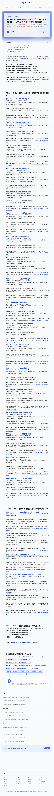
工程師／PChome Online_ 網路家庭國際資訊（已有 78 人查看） (23, 512)
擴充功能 (5, 785)
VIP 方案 (5, 779)
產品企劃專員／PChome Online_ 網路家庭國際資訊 (19, 389)
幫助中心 (29, 783)
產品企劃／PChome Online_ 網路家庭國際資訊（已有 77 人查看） (23, 574)
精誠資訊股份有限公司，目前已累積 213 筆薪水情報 (18, 659)
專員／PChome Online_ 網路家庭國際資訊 (17, 99)
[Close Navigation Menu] (4, 2)
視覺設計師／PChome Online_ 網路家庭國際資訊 (19, 478)
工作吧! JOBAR (42, 781)
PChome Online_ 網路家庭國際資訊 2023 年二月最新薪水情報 (18, 45)
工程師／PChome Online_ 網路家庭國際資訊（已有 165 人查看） (23, 554)
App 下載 (5, 781)
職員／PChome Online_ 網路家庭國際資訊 (17, 345)
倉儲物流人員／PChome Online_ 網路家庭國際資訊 (19, 323)
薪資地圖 (5, 783)
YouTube (17, 783)
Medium (17, 785)
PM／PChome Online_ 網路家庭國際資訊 (17, 302)
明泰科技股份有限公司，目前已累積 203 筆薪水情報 (18, 662)
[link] (25, 697)
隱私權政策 (29, 781)
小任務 (40, 783)
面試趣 (40, 779)
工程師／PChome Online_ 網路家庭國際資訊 (18, 236)
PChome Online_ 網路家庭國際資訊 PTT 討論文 (15, 49)
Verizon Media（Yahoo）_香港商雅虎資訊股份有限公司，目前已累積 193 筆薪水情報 (26, 665)
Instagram (18, 781)
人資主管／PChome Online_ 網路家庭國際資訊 (18, 213)
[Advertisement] (27, 761)
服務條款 (29, 779)
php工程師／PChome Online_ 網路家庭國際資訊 (19, 412)
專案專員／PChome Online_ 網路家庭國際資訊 (18, 434)
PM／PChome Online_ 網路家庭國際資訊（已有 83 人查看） (22, 533)
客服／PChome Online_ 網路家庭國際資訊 (17, 168)
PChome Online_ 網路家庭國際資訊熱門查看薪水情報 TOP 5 (18, 47)
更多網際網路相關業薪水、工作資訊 (13, 51)
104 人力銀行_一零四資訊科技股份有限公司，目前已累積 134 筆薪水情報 (23, 668)
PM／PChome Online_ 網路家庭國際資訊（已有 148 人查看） (22, 595)
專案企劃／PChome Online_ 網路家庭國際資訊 (18, 145)
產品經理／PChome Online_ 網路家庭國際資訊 (18, 191)
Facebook (18, 779)
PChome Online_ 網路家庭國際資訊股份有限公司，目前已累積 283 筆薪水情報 (24, 657)
